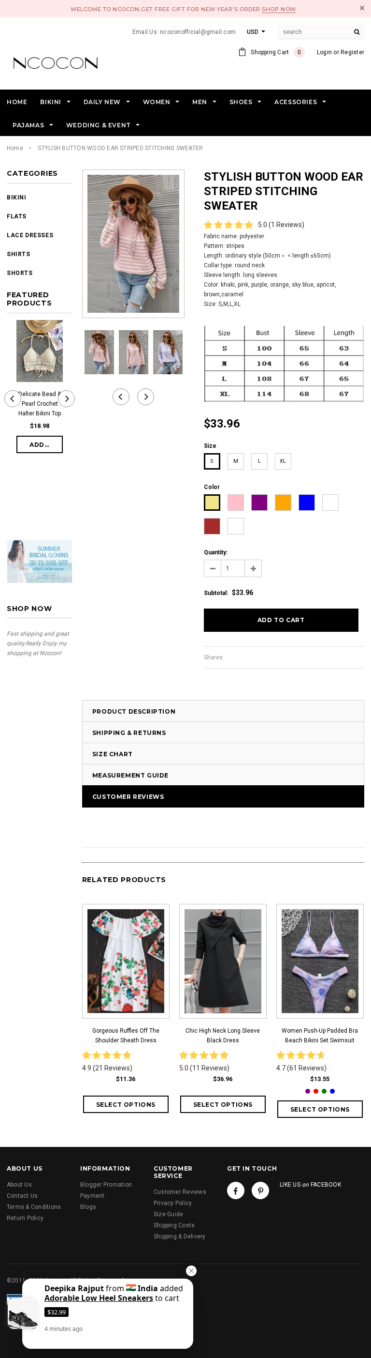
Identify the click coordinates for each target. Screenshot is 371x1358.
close (362, 8)
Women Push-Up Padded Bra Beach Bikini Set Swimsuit (320, 1035)
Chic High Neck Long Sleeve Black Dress (223, 1035)
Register (352, 52)
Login (324, 52)
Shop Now (279, 9)
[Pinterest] (260, 1190)
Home (15, 148)
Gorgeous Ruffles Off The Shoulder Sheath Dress (125, 1035)
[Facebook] (235, 1190)
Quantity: (216, 552)
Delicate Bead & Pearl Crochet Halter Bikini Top (39, 404)
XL (283, 461)
